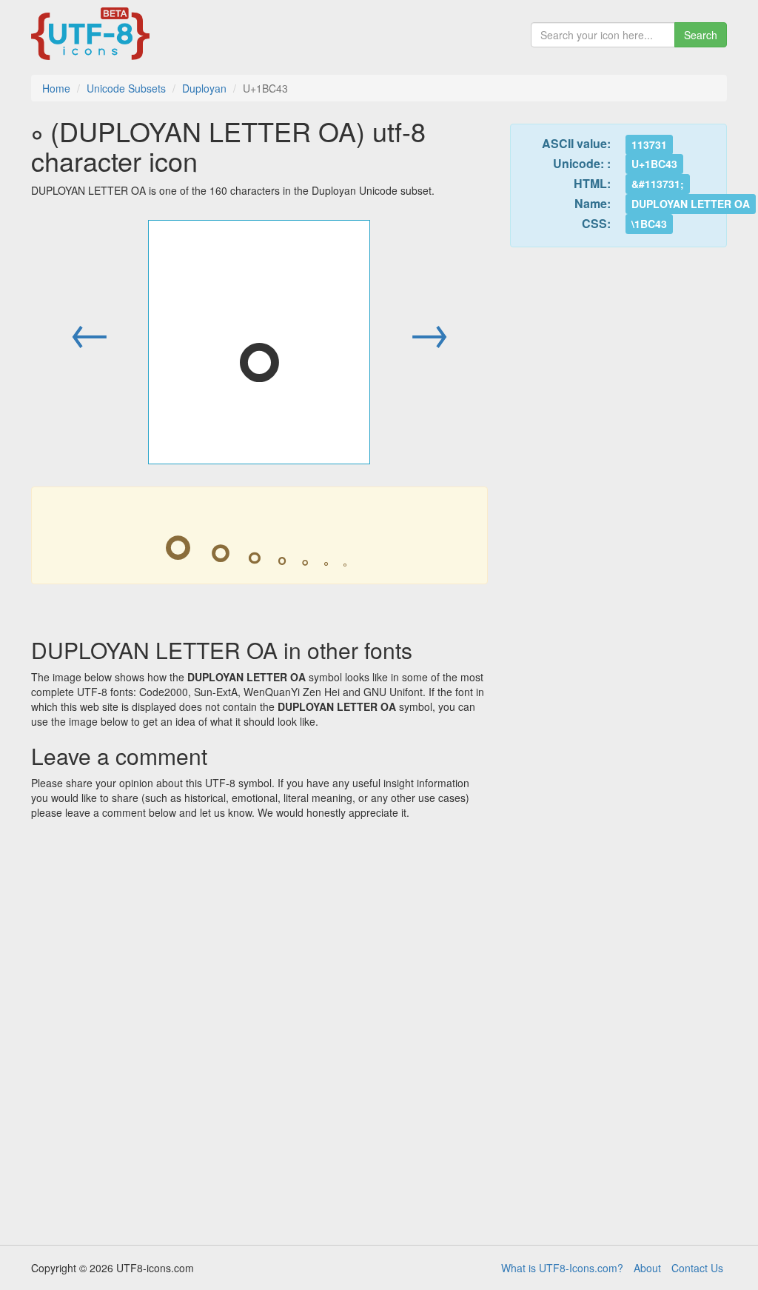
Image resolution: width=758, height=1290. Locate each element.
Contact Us (697, 1267)
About (647, 1267)
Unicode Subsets (126, 88)
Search (700, 34)
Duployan (204, 88)
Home (56, 88)
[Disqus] (259, 1027)
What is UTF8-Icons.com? (562, 1267)
